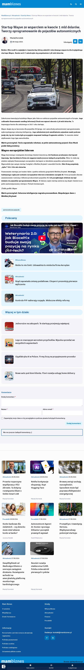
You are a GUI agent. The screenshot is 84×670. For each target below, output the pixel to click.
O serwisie (6, 609)
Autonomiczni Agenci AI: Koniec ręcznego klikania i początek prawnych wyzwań (41, 528)
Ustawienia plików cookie (11, 651)
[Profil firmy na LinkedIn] (53, 638)
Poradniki (48, 620)
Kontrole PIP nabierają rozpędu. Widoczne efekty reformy (42, 300)
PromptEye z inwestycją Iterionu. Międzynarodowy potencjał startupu (71, 528)
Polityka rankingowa (9, 647)
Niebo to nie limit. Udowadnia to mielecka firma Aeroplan (42, 265)
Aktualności (16, 15)
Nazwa (4, 409)
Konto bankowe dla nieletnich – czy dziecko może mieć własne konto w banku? (14, 528)
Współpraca (6, 613)
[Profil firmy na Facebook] (47, 638)
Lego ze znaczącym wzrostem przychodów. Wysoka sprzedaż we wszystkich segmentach (45, 341)
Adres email (48, 409)
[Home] (11, 4)
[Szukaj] (76, 4)
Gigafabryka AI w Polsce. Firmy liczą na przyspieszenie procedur (45, 356)
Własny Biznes (50, 609)
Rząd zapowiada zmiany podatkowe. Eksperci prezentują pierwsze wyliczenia (46, 283)
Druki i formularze (8, 617)
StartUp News (26, 15)
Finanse (47, 617)
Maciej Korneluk (16, 38)
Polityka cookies (8, 644)
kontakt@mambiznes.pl (62, 632)
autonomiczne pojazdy (11, 210)
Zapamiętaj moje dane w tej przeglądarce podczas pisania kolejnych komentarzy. (34, 418)
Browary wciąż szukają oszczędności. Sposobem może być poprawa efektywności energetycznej (70, 487)
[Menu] (81, 4)
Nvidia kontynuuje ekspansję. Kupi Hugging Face (39, 484)
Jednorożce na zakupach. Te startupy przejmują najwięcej (42, 323)
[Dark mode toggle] (71, 4)
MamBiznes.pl (6, 15)
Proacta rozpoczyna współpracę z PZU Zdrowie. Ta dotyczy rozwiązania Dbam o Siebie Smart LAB (12, 487)
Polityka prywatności (10, 640)
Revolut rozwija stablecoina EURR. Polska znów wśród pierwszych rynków (40, 568)
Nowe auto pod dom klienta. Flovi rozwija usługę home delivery (45, 373)
